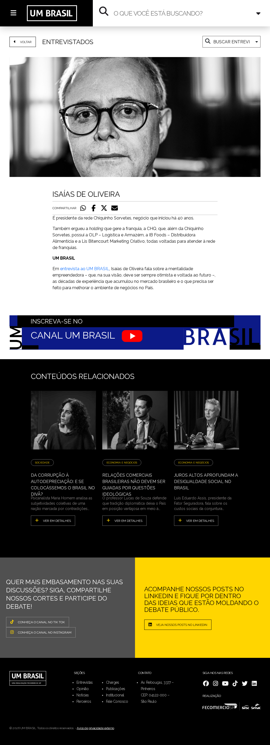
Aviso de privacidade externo (95, 728)
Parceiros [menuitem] (83, 701)
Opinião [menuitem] (82, 689)
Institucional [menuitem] (115, 695)
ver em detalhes (57, 521)
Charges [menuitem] (112, 682)
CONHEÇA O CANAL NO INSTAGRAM (44, 632)
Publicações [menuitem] (115, 689)
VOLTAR (26, 42)
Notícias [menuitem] (82, 695)
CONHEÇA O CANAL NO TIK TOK (41, 622)
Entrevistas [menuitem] (84, 682)
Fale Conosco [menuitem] (117, 701)
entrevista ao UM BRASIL (84, 268)
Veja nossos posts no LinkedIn (181, 625)
